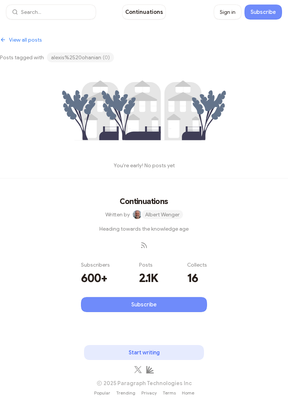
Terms (169, 393)
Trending (125, 393)
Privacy (149, 393)
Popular (102, 393)
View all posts (25, 39)
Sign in (228, 12)
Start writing (144, 352)
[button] (51, 12)
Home (188, 393)
